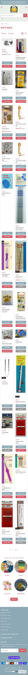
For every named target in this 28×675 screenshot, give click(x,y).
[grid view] (22, 33)
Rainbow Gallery (5, 52)
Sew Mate (17, 60)
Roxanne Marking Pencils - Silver (20, 228)
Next (16, 550)
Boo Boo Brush (19, 277)
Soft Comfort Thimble (7, 343)
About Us (7, 667)
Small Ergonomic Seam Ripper (6, 275)
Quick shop (7, 63)
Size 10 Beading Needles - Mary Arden (20, 317)
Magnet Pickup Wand (20, 401)
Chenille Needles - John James (6, 310)
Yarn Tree (3, 195)
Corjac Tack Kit (5, 128)
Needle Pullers (19, 342)
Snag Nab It (4, 89)
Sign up (22, 650)
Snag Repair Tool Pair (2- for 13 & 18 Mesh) (20, 58)
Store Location (14, 667)
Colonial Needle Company (21, 230)
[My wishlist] (2, 19)
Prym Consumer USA (6, 277)
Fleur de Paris (4, 90)
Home (2, 23)
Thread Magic (5, 432)
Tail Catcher (5, 383)
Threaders (4, 51)
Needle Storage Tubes (21, 472)
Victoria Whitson (5, 161)
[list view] (25, 33)
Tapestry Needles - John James (20, 93)
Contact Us (20, 667)
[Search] (25, 15)
